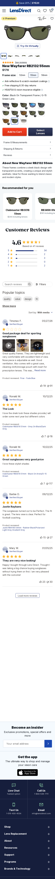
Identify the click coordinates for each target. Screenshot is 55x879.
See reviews (21, 62)
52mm (22, 75)
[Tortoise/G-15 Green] (5, 113)
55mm (33, 75)
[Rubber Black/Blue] (41, 105)
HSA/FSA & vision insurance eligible (23, 89)
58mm (44, 75)
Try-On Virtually (29, 45)
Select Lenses (40, 132)
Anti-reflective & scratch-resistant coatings (26, 81)
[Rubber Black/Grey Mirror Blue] (32, 105)
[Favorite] (52, 18)
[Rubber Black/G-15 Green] (14, 105)
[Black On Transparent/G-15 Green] (14, 121)
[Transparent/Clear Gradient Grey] (23, 121)
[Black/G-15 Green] (41, 113)
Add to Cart (14, 131)
